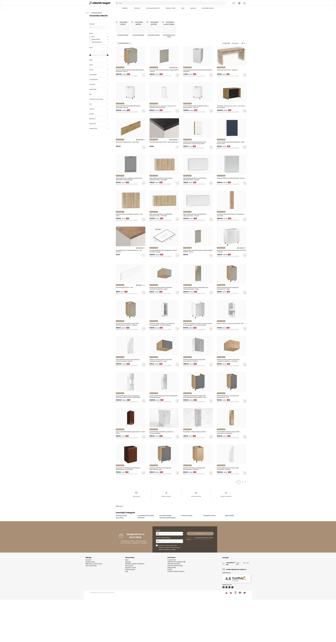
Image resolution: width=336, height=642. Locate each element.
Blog (126, 571)
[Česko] (231, 592)
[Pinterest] (232, 587)
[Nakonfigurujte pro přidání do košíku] (143, 75)
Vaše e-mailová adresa (163, 538)
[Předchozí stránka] (236, 482)
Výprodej (128, 562)
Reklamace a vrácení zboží (94, 564)
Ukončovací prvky (186, 515)
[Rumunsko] (240, 592)
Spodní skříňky (229, 515)
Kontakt (169, 569)
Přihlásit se (200, 534)
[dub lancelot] (116, 259)
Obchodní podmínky (173, 564)
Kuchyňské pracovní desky (146, 515)
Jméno (158, 530)
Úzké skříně (141, 518)
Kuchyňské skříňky (121, 515)
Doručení (88, 560)
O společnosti (171, 560)
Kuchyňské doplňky (165, 515)
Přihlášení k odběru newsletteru (134, 564)
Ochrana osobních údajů (175, 566)
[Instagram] (226, 587)
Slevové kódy (129, 566)
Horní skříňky (119, 518)
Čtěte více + (119, 506)
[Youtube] (229, 587)
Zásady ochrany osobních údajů (201, 537)
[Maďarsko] (235, 592)
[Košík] (244, 3)
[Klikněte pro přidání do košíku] (177, 75)
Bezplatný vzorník (130, 567)
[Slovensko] (244, 592)
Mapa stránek (171, 567)
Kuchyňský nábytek (96, 13)
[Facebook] (223, 587)
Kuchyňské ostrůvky (209, 515)
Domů (88, 13)
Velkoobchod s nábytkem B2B (176, 562)
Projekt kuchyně (130, 569)
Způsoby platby (90, 562)
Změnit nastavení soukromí (175, 571)
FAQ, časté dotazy (91, 566)
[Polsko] (226, 592)
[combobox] (170, 3)
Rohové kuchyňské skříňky (167, 518)
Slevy (126, 560)
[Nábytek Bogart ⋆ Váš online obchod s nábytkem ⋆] (99, 3)
